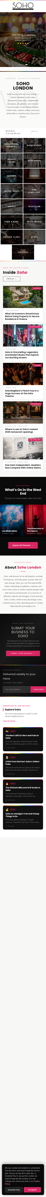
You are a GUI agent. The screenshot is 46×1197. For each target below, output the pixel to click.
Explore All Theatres (23, 545)
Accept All (32, 1190)
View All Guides (10, 721)
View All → (34, 132)
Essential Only (14, 1190)
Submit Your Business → (23, 653)
